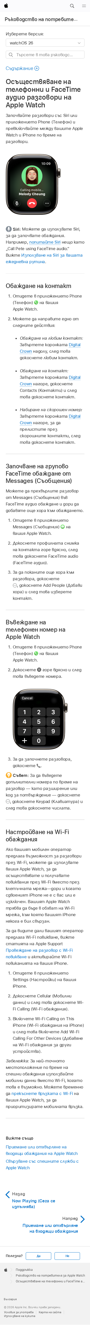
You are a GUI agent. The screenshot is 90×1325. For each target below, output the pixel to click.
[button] (72, 6)
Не (68, 1256)
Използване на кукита (19, 1316)
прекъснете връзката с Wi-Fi (42, 1093)
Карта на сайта (50, 1312)
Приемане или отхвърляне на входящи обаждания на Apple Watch (42, 1150)
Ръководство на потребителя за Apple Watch (50, 1275)
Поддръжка (24, 1270)
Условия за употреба (19, 1312)
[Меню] (84, 6)
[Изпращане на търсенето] (11, 54)
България (10, 1299)
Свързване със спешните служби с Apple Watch (42, 1164)
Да (39, 1256)
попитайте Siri (44, 242)
